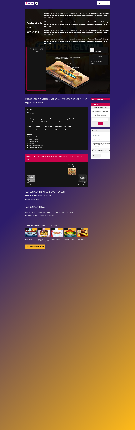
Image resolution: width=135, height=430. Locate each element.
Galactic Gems (82, 185)
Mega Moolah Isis (32, 185)
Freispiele (31, 143)
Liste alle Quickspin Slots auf (35, 246)
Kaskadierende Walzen (35, 137)
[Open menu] (104, 3)
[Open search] (108, 3)
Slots (31, 7)
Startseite (27, 7)
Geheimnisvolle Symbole (36, 145)
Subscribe (96, 155)
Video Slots (44, 121)
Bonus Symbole (33, 139)
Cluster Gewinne (33, 141)
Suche (100, 124)
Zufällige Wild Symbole (35, 147)
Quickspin (98, 51)
